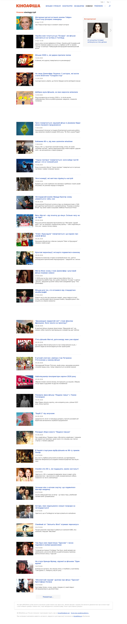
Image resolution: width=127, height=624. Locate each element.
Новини (89, 6)
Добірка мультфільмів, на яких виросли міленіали (56, 92)
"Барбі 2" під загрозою (45, 413)
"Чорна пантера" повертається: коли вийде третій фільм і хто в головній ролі (56, 161)
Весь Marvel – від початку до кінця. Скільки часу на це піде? (57, 216)
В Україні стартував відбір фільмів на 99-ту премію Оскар (57, 451)
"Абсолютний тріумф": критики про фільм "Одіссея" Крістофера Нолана (57, 581)
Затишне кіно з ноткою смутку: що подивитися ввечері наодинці (55, 488)
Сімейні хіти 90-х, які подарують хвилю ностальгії (56, 469)
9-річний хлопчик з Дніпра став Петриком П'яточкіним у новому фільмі (53, 359)
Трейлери (98, 6)
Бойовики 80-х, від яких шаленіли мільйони (53, 141)
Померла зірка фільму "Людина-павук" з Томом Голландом (55, 396)
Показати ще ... (48, 597)
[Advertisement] (48, 113)
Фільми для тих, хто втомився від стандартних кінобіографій (55, 291)
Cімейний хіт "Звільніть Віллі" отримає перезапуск (57, 524)
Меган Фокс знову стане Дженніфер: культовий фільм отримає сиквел (55, 272)
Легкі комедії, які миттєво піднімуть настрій (54, 178)
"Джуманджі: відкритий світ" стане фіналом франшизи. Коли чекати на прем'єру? (54, 322)
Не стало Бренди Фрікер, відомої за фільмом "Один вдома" (57, 562)
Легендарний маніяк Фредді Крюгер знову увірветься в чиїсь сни (53, 198)
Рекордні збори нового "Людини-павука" (52, 432)
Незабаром (79, 6)
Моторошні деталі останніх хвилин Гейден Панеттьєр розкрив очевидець (53, 18)
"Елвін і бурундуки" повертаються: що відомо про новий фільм (56, 235)
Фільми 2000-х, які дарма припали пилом (53, 55)
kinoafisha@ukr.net (64, 613)
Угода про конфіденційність (80, 613)
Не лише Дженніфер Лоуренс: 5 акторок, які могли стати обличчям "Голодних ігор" (57, 75)
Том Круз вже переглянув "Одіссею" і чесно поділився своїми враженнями (54, 544)
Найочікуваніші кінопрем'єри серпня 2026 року (55, 376)
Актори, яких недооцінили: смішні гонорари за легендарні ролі (55, 507)
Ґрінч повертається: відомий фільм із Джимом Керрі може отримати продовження (57, 124)
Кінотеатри (67, 6)
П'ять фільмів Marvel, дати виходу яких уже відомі (57, 339)
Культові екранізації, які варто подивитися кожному (57, 252)
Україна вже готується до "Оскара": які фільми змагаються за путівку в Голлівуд (55, 37)
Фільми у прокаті (53, 6)
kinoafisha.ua (78, 616)
